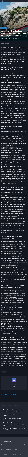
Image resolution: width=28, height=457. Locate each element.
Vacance (4, 27)
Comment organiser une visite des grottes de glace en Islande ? (13, 419)
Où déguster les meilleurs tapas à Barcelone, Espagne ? (13, 414)
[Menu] (25, 1)
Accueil (2, 43)
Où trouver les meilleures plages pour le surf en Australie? (14, 429)
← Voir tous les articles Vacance (9, 394)
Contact (16, 449)
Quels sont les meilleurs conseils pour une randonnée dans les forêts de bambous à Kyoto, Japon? (13, 424)
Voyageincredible (6, 441)
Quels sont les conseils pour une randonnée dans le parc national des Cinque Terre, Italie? (13, 410)
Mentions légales (9, 449)
